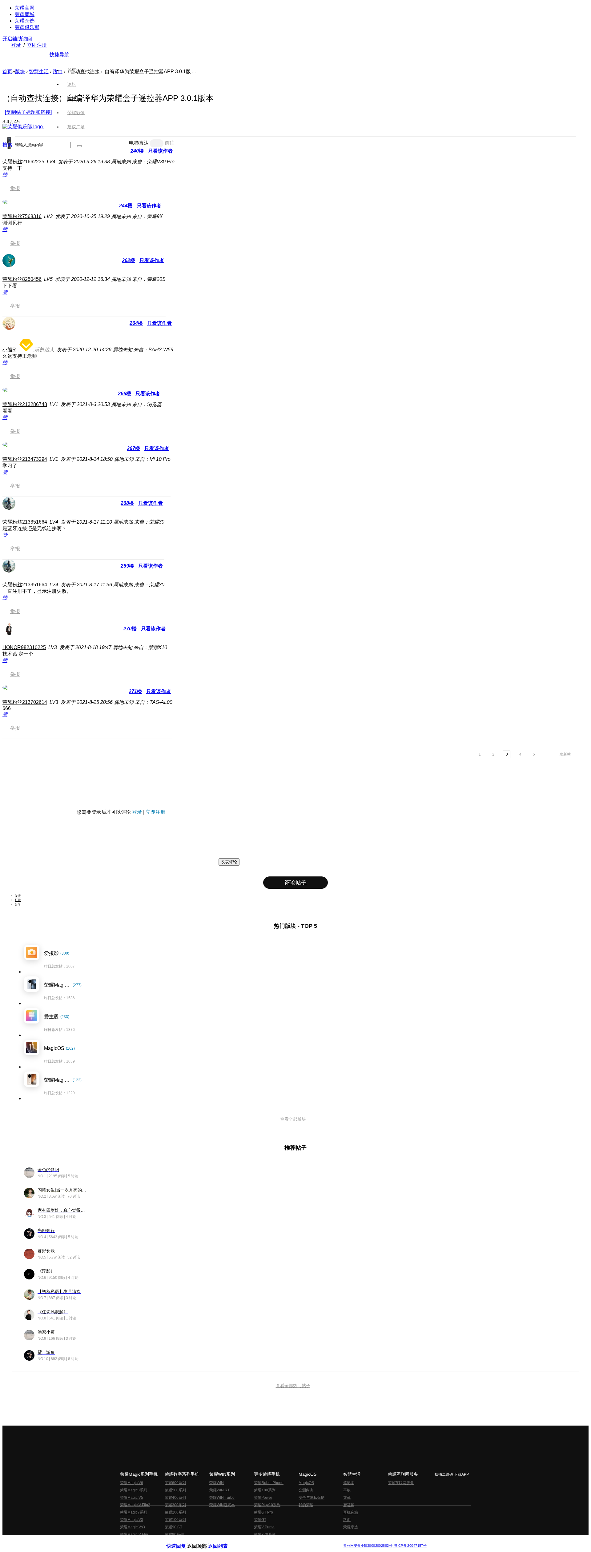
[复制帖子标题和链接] (28, 112)
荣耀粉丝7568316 (22, 216)
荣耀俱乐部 (27, 27)
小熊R (9, 349)
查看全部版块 (293, 1119)
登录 (16, 45)
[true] (79, 146)
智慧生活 (39, 71)
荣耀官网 (24, 7)
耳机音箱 (350, 1512)
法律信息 (275, 1541)
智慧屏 (348, 1505)
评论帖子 (295, 883)
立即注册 (37, 45)
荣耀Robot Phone (268, 1483)
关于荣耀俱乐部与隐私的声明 (223, 1541)
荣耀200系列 (175, 1512)
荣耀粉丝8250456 (22, 279)
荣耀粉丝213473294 (24, 459)
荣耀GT (260, 1520)
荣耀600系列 (175, 1483)
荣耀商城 (24, 14)
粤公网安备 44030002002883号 (367, 1546)
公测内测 (306, 1490)
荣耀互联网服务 (401, 1483)
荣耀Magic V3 (131, 1520)
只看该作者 (149, 205)
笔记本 (348, 1483)
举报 (15, 188)
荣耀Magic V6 (131, 1483)
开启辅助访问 (17, 38)
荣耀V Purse (264, 1527)
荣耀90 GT (173, 1527)
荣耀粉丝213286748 (24, 404)
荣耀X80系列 (264, 1490)
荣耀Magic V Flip (134, 1534)
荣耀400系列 (175, 1497)
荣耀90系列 (174, 1534)
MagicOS (306, 1483)
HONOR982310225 (24, 647)
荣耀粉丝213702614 (24, 702)
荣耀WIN (216, 1483)
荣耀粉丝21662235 (23, 161)
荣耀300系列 (175, 1505)
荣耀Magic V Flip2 (135, 1505)
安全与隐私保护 (311, 1497)
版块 (20, 71)
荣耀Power (263, 1497)
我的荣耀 (306, 1505)
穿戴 (347, 1497)
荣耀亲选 (24, 20)
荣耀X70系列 (264, 1534)
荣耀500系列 (175, 1490)
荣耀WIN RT (219, 1490)
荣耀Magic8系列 (133, 1490)
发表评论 (229, 862)
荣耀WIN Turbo (222, 1497)
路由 (347, 1520)
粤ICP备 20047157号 (410, 1546)
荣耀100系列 (175, 1520)
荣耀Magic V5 (131, 1497)
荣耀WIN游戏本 (222, 1505)
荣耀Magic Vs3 (132, 1527)
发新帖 (565, 754)
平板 (347, 1490)
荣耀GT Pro (263, 1512)
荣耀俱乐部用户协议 (182, 1541)
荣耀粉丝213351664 (24, 522)
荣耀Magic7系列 (133, 1512)
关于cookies (257, 1541)
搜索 (7, 144)
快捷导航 (59, 54)
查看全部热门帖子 (293, 1385)
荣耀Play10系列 (267, 1505)
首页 (71, 70)
